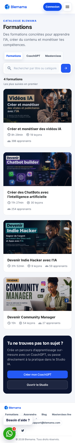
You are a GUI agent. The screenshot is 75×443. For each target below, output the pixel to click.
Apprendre (30, 414)
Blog (44, 414)
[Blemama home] (16, 7)
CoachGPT (33, 55)
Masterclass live (61, 414)
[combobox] (35, 68)
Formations (13, 55)
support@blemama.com (46, 422)
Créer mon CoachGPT (37, 374)
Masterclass (53, 55)
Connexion (52, 6)
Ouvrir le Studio (37, 384)
